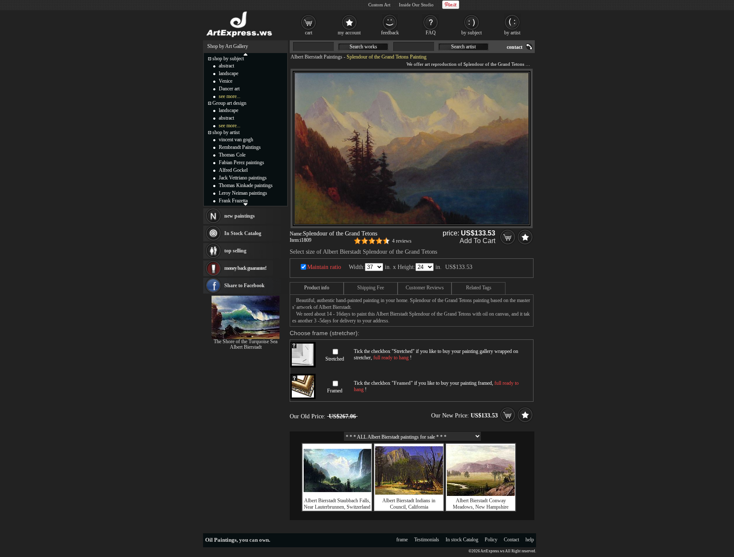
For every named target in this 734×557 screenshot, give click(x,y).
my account (349, 33)
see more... (229, 96)
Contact (511, 540)
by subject (471, 33)
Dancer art (229, 89)
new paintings (239, 216)
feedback (390, 33)
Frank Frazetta (233, 201)
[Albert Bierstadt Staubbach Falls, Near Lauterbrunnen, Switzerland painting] (337, 490)
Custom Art (379, 4)
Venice (225, 81)
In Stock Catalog (242, 233)
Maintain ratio (324, 267)
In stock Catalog (462, 540)
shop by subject (228, 59)
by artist (512, 33)
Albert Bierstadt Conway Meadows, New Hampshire (480, 504)
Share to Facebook (244, 285)
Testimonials (426, 540)
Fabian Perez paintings (241, 162)
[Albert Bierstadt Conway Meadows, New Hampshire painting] (481, 494)
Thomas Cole (232, 155)
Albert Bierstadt (246, 347)
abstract (226, 66)
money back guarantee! (245, 268)
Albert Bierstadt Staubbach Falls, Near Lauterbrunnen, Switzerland (337, 504)
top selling (235, 251)
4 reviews (402, 241)
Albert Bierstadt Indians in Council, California (408, 504)
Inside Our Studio (416, 4)
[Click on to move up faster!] (245, 54)
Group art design (229, 103)
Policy (491, 540)
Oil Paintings (221, 540)
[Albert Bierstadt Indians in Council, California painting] (409, 493)
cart (308, 33)
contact (514, 47)
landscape (228, 73)
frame (402, 540)
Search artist (463, 47)
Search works (363, 47)
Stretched (334, 359)
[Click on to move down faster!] (245, 204)
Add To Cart (477, 240)
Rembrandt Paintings (240, 147)
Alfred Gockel (233, 170)
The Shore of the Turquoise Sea (245, 341)
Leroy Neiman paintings (243, 193)
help (529, 540)
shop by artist (226, 132)
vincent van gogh (236, 140)
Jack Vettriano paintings (243, 178)
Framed (334, 391)
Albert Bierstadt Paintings (316, 57)
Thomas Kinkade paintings (246, 185)
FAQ (431, 33)
